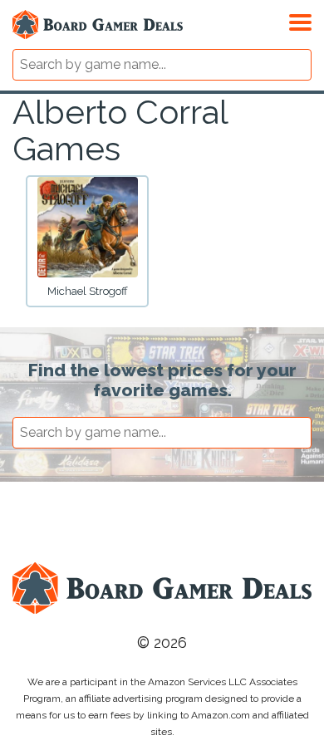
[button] (300, 20)
